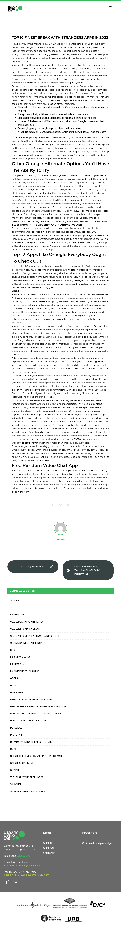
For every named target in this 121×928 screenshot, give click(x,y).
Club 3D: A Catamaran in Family (26, 622)
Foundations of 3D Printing (24, 671)
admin (60, 539)
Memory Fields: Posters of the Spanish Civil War (36, 713)
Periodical (16, 728)
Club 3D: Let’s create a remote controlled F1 (34, 636)
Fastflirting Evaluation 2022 (34, 566)
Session (14, 770)
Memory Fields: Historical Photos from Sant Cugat (38, 706)
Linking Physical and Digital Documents (31, 699)
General (14, 678)
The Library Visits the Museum (26, 777)
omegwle (95, 361)
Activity (14, 600)
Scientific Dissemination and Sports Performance (37, 756)
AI (11, 607)
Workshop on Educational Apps (27, 791)
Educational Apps (20, 657)
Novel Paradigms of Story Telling (28, 721)
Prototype (16, 735)
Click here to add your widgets (98, 843)
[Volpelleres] (15, 9)
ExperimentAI (17, 664)
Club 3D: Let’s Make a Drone (25, 629)
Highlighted (16, 692)
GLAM (13, 685)
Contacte (49, 853)
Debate (14, 650)
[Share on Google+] (68, 505)
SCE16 (13, 749)
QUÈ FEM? (48, 848)
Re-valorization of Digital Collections (31, 742)
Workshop (16, 784)
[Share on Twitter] (60, 505)
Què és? (47, 843)
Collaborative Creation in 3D (26, 643)
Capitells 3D (17, 615)
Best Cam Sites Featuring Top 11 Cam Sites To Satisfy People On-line (87, 570)
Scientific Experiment (21, 763)
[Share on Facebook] (52, 505)
